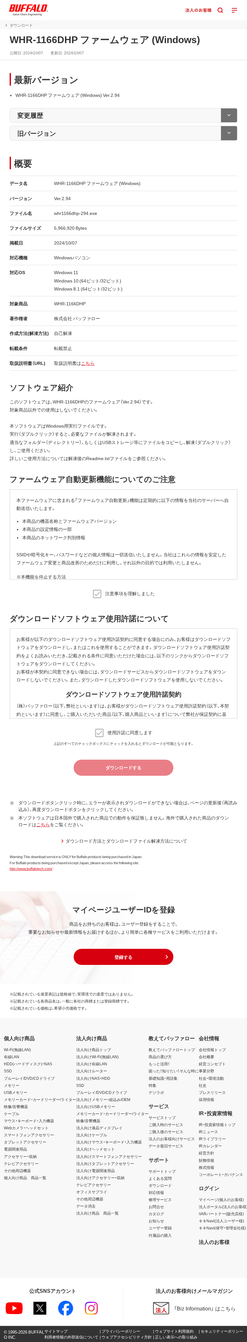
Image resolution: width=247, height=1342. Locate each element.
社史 (202, 1085)
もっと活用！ (159, 1064)
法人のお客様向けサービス (172, 1139)
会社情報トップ (212, 1049)
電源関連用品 (15, 1149)
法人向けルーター (91, 1071)
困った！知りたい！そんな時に (174, 1071)
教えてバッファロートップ (172, 1049)
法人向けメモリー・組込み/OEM (103, 1099)
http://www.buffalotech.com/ (31, 868)
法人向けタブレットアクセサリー (105, 1163)
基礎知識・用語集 (163, 1078)
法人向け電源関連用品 (95, 1170)
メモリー (11, 1085)
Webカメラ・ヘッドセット (26, 1128)
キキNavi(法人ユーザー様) (221, 1221)
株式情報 (206, 1167)
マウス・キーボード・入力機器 (29, 1121)
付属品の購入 (160, 1235)
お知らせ (156, 1221)
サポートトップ (162, 1171)
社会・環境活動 (211, 1078)
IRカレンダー (210, 1146)
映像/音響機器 (16, 1106)
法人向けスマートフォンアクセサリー (109, 1156)
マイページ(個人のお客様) (221, 1199)
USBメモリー (15, 1092)
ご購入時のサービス (166, 1124)
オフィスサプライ (91, 1192)
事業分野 (206, 1071)
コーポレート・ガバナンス (221, 1174)
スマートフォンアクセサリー (29, 1135)
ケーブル (11, 1113)
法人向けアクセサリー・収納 (100, 1177)
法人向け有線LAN (91, 1064)
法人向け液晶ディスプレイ (99, 1128)
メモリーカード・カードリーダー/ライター (40, 1099)
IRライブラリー (212, 1139)
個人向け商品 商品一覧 (25, 1177)
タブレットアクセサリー (25, 1142)
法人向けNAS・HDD (93, 1078)
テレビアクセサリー (21, 1163)
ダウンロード (160, 1185)
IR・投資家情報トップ (217, 1124)
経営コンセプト (212, 1064)
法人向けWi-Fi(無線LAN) (97, 1057)
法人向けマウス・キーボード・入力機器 (109, 1142)
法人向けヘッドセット (95, 1149)
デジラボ (156, 1092)
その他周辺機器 (17, 1170)
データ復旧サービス (166, 1146)
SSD (8, 1071)
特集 (152, 1085)
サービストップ (162, 1117)
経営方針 (206, 1153)
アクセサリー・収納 (20, 1156)
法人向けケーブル (91, 1135)
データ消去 (86, 1206)
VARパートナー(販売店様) (221, 1214)
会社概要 (206, 1057)
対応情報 (156, 1192)
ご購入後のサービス (166, 1131)
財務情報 (206, 1160)
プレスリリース (212, 1092)
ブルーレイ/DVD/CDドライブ (29, 1078)
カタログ (156, 1214)
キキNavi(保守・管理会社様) (222, 1228)
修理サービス (160, 1199)
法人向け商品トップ (93, 1049)
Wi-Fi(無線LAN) (17, 1049)
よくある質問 (160, 1178)
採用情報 (206, 1099)
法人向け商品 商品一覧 (97, 1213)
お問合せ (156, 1206)
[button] (123, 957)
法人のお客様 (214, 1241)
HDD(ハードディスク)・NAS (28, 1064)
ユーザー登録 (160, 1228)
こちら (88, 363)
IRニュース (208, 1131)
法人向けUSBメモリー (95, 1106)
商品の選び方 (160, 1057)
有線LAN (11, 1057)
